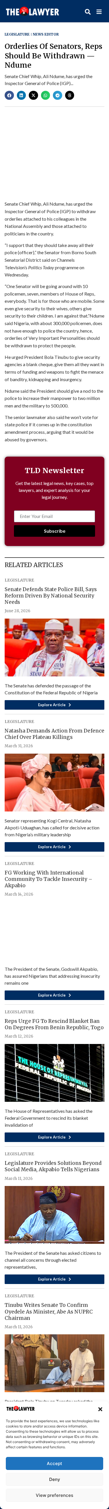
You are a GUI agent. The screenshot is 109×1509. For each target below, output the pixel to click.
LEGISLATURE (17, 34)
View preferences (54, 1495)
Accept (54, 1463)
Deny (54, 1479)
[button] (100, 1409)
